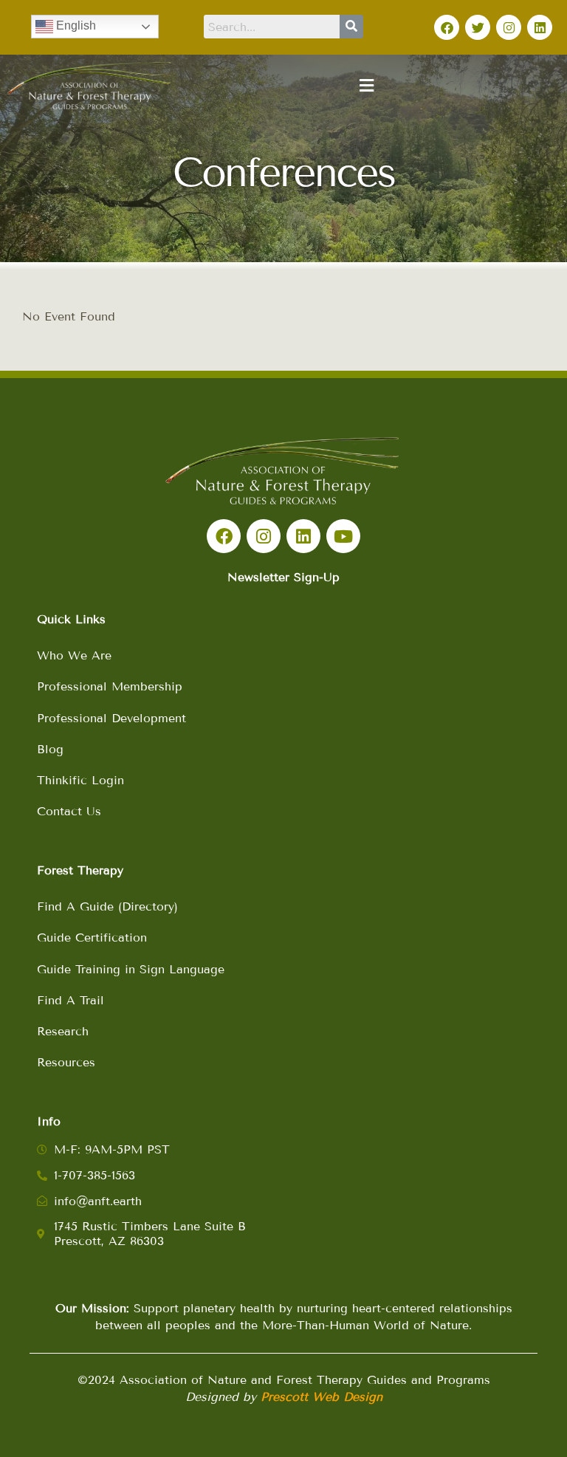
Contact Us (69, 811)
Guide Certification (92, 937)
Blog (50, 749)
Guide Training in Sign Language (130, 969)
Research (63, 1031)
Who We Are (74, 655)
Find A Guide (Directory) (107, 906)
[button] (366, 86)
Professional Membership (109, 686)
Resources (66, 1062)
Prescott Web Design (321, 1397)
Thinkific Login (80, 780)
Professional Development (111, 718)
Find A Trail (70, 1000)
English (74, 25)
